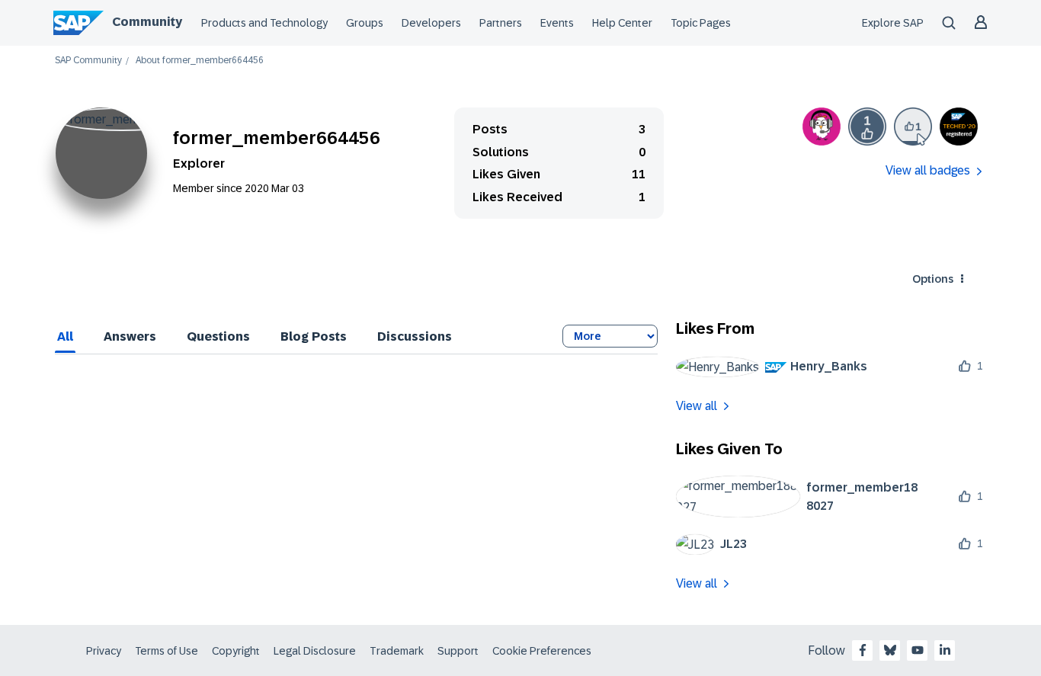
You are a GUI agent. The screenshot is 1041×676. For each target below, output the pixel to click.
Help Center (622, 23)
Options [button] (932, 279)
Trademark (397, 651)
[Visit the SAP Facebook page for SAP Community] (863, 650)
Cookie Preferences (541, 651)
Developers (431, 23)
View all (696, 405)
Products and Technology (264, 23)
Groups (364, 23)
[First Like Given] (913, 126)
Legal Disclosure (315, 651)
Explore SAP (893, 23)
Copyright (236, 651)
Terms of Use (166, 651)
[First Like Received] (867, 126)
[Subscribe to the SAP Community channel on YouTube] (917, 650)
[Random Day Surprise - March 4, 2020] (821, 126)
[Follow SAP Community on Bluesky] (890, 650)
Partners (500, 23)
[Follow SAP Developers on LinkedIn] (945, 650)
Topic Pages (701, 23)
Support (458, 651)
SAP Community (88, 61)
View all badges (928, 170)
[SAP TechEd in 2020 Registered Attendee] (959, 126)
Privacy (103, 651)
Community (147, 21)
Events (557, 23)
